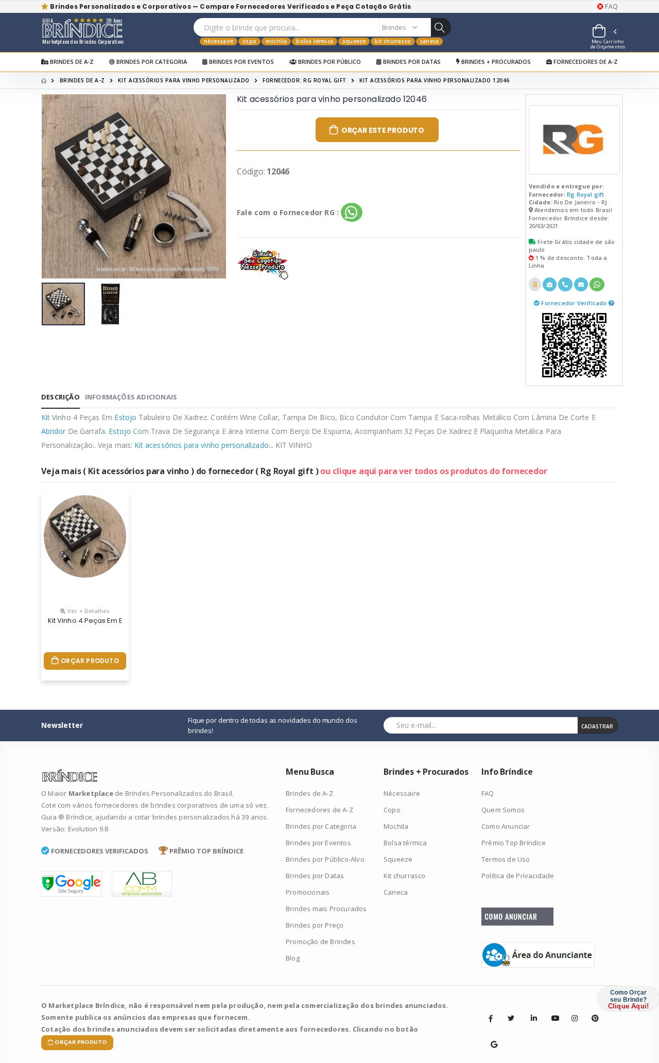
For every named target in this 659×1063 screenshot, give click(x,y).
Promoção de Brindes (320, 941)
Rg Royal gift (585, 194)
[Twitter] (510, 1018)
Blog (293, 958)
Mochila (276, 41)
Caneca (429, 41)
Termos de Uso (505, 859)
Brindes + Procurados (495, 61)
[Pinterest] (591, 1010)
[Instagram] (571, 1010)
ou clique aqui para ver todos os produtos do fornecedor (433, 471)
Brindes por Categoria (151, 61)
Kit (45, 417)
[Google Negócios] (490, 1036)
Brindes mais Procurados (326, 908)
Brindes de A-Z (71, 61)
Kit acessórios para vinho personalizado (184, 80)
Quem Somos (503, 809)
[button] (604, 32)
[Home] (43, 80)
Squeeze (354, 41)
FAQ (610, 7)
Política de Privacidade (517, 875)
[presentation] (57, 186)
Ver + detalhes (87, 611)
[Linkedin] (531, 1010)
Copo (249, 41)
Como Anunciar (505, 826)
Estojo (125, 417)
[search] (440, 27)
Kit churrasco (393, 41)
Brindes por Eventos (240, 61)
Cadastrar (597, 726)
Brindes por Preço (314, 925)
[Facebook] (490, 1018)
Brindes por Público (329, 61)
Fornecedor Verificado (574, 303)
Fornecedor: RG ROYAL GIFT (304, 80)
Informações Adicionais (131, 397)
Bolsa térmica (314, 41)
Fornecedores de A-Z (585, 61)
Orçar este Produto (382, 130)
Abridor (53, 431)
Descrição (60, 397)
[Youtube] (551, 1010)
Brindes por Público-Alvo (325, 859)
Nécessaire (218, 41)
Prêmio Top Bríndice (513, 842)
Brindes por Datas (411, 61)
